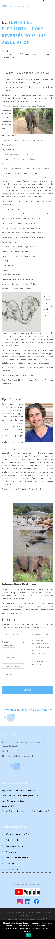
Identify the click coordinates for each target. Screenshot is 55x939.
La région (10, 863)
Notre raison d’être (14, 846)
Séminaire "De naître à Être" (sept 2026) (20, 796)
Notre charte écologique (17, 858)
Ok (28, 935)
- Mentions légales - (27, 916)
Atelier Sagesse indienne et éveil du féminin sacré (25, 811)
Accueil (5, 51)
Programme (11, 852)
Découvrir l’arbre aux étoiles (19, 834)
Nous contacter (12, 869)
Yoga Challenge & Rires (13, 801)
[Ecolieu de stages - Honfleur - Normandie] (16, 6)
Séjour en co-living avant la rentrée (18, 790)
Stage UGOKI (8, 806)
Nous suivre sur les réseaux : (27, 884)
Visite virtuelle (12, 840)
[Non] (51, 929)
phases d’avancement (25, 375)
